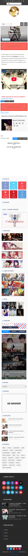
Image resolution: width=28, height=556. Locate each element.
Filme (18, 452)
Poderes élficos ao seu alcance (15, 419)
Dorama (14, 452)
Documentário (6, 452)
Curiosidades (18, 450)
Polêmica (19, 460)
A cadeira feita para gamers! (15, 425)
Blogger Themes (14, 554)
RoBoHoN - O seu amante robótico (16, 437)
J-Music (23, 455)
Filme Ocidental (6, 455)
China (22, 447)
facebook (24, 138)
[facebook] (4, 1)
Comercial (5, 450)
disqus (19, 138)
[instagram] (21, 1)
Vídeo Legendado (6, 467)
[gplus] (8, 1)
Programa (11, 462)
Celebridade (16, 447)
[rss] (17, 1)
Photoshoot (11, 460)
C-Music (9, 447)
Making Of (11, 457)
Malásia (17, 457)
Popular (5, 331)
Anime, (17, 36)
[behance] (19, 1)
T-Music (18, 462)
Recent (14, 331)
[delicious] (23, 1)
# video (11, 101)
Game (13, 455)
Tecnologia (12, 465)
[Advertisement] (14, 173)
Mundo (23, 457)
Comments (22, 331)
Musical (4, 460)
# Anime (7, 101)
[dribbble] (15, 1)
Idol (18, 455)
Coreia (11, 450)
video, (20, 36)
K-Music (4, 457)
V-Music (19, 465)
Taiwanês (4, 465)
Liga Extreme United (6, 98)
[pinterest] (10, 1)
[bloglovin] (13, 1)
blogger (15, 138)
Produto (4, 462)
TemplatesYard (14, 552)
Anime (3, 447)
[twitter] (6, 1)
